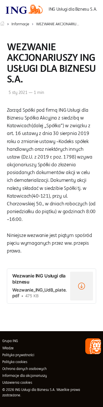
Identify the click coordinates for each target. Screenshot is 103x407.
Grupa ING (10, 341)
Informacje (20, 24)
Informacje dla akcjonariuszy (24, 375)
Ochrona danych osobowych (24, 369)
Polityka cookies (14, 362)
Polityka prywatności (18, 355)
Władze (8, 348)
